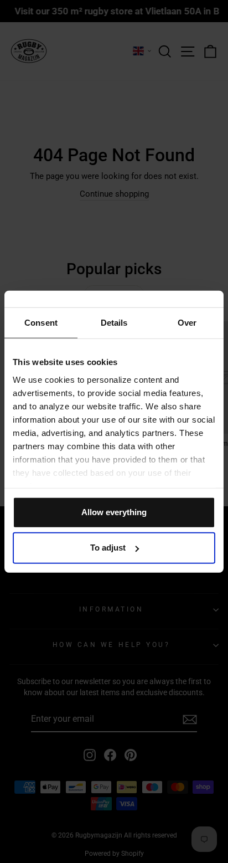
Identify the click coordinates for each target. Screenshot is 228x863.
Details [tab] (114, 322)
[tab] (40, 323)
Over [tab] (187, 322)
